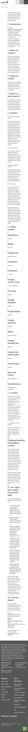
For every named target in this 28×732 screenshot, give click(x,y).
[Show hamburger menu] (26, 2)
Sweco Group (4, 681)
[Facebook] (2, 719)
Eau (15, 709)
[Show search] (22, 2)
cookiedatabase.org (12, 633)
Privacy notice (13, 723)
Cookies (19, 723)
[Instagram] (6, 719)
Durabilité (3, 694)
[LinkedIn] (9, 719)
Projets (3, 697)
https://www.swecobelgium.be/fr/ (15, 29)
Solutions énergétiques (20, 707)
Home (2, 7)
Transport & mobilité (19, 695)
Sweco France (5, 684)
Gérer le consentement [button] (6, 725)
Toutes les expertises (19, 712)
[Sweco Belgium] (4, 2)
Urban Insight (4, 692)
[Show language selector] (17, 2)
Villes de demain (18, 697)
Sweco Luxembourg (6, 686)
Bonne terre (17, 704)
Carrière (3, 689)
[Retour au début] (24, 728)
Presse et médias (5, 699)
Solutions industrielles (19, 692)
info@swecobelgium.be (6, 670)
